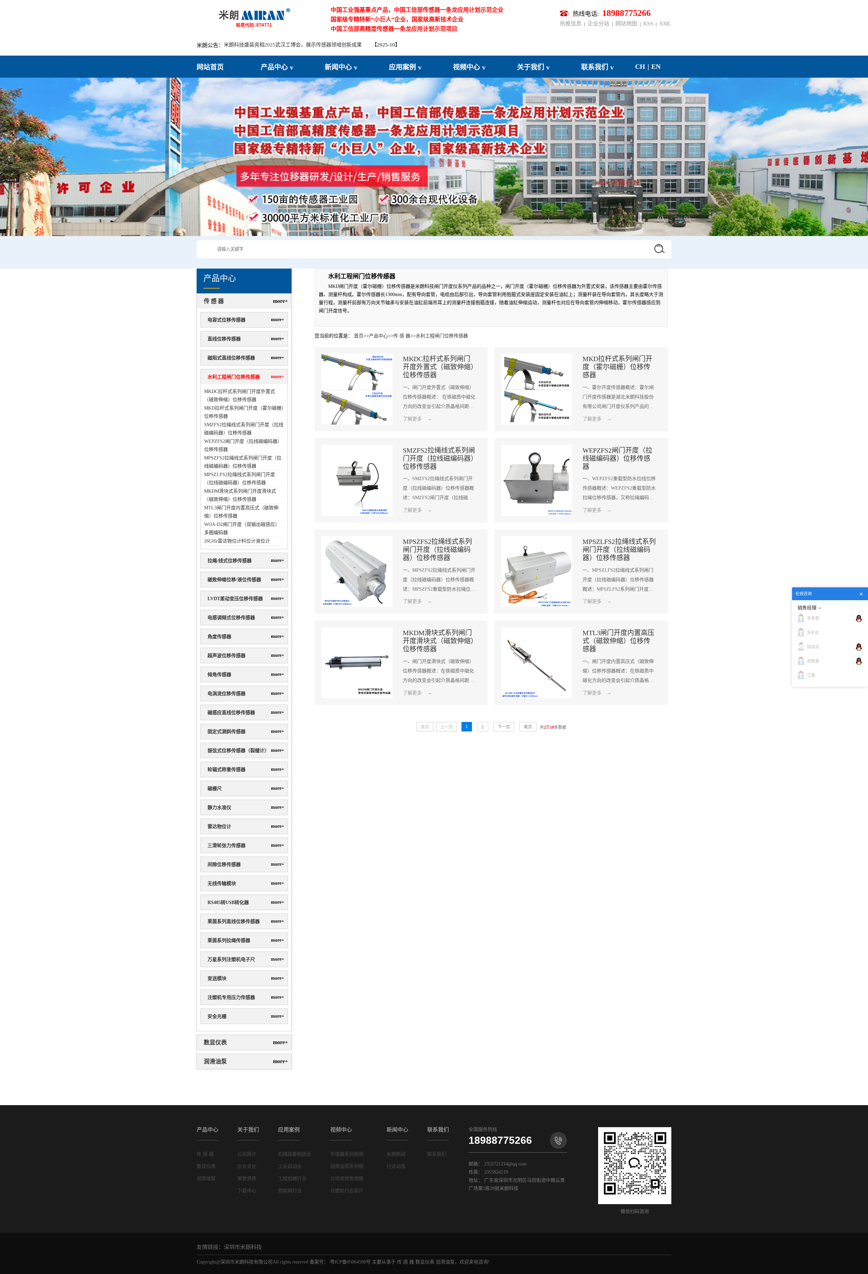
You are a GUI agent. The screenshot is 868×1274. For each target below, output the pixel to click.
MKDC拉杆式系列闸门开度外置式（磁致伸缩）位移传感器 (239, 395)
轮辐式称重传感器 (226, 769)
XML (663, 23)
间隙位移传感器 (224, 864)
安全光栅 (217, 1016)
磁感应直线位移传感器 (231, 712)
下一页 (504, 727)
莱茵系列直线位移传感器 (234, 921)
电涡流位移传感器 (226, 693)
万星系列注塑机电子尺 (231, 959)
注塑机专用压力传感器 (231, 997)
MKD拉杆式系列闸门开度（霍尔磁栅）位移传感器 (244, 412)
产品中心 (378, 335)
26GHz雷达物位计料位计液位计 (237, 541)
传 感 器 (214, 301)
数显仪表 (215, 1042)
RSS (648, 23)
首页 (358, 335)
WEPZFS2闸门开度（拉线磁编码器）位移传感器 (243, 445)
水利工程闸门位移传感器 (234, 376)
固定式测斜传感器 (226, 731)
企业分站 (598, 23)
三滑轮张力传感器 (226, 845)
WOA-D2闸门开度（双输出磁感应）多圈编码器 (242, 528)
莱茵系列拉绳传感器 (229, 940)
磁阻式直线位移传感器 (231, 357)
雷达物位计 (219, 826)
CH (640, 66)
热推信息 (572, 23)
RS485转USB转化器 (228, 902)
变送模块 (217, 978)
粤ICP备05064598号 (350, 1262)
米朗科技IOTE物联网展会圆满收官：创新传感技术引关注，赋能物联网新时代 (311, 44)
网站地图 (626, 23)
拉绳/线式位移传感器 (230, 560)
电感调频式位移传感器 (231, 617)
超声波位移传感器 (226, 655)
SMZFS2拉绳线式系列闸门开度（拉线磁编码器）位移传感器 (243, 428)
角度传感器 (219, 636)
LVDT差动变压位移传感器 (235, 598)
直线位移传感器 (224, 338)
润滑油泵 (215, 1061)
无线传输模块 (222, 883)
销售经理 (806, 607)
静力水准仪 (219, 807)
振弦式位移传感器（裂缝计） (238, 750)
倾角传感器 (219, 674)
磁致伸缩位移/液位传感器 (234, 579)
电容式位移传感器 (226, 319)
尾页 (528, 727)
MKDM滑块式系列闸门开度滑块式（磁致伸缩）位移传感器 (240, 495)
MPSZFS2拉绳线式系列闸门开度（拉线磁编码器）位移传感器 (242, 462)
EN (655, 66)
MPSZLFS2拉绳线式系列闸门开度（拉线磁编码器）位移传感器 (239, 478)
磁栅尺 (215, 788)
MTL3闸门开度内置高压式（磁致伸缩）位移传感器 (241, 511)
